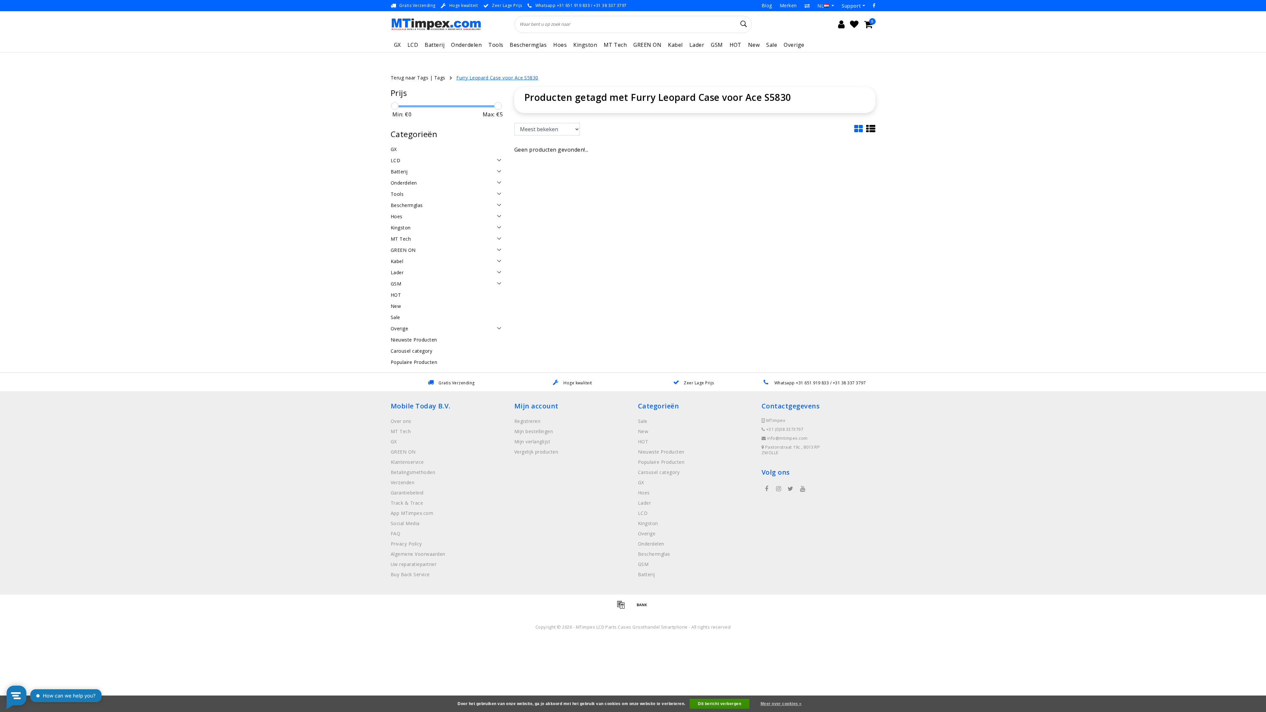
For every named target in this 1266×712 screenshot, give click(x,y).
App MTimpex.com (412, 513)
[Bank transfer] (643, 607)
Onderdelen (466, 44)
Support (851, 5)
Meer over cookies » (781, 703)
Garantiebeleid (407, 492)
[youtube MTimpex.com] (802, 488)
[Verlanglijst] (854, 24)
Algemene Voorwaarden (418, 554)
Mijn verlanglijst (532, 441)
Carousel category (658, 472)
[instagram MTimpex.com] (778, 488)
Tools (495, 44)
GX (397, 44)
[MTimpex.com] (436, 24)
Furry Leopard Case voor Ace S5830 (497, 77)
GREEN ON (647, 44)
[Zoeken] (744, 24)
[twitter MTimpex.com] (791, 488)
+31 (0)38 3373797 (784, 429)
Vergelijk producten (536, 452)
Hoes (560, 44)
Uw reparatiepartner (414, 564)
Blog (767, 5)
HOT (735, 44)
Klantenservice (407, 462)
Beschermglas (528, 44)
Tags (439, 77)
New (754, 44)
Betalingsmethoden (413, 472)
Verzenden (402, 482)
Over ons (401, 421)
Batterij (434, 44)
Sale (771, 44)
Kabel (675, 44)
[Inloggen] (841, 24)
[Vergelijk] (807, 5)
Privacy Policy (406, 544)
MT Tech (615, 44)
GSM (717, 44)
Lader (696, 44)
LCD (412, 44)
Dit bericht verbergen (719, 703)
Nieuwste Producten (661, 452)
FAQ (395, 533)
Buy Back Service (410, 574)
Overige (794, 44)
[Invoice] (623, 607)
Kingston (585, 44)
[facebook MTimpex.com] (766, 488)
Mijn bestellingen (533, 431)
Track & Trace (407, 503)
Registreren (527, 421)
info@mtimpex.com (787, 438)
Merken (788, 5)
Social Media (405, 523)
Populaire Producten (661, 462)
